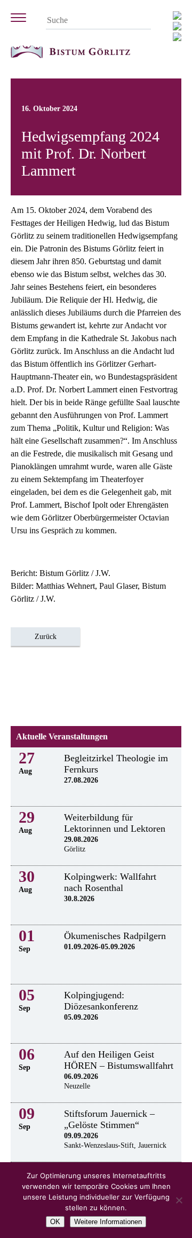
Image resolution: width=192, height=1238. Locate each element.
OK (55, 1222)
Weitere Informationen (108, 1222)
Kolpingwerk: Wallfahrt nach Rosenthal (110, 882)
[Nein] (178, 1200)
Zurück (46, 637)
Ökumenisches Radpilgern (115, 936)
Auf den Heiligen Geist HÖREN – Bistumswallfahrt (118, 1060)
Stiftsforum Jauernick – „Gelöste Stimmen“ (109, 1119)
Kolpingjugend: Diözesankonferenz (101, 1001)
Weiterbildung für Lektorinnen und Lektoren (114, 823)
